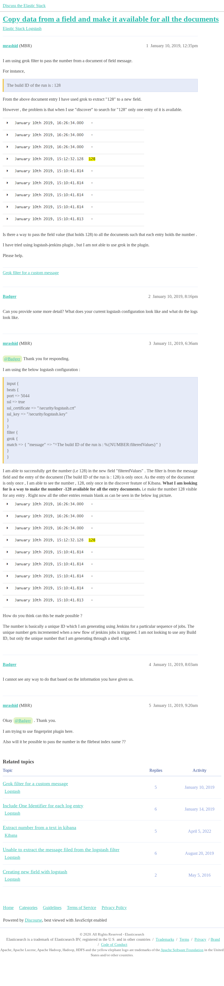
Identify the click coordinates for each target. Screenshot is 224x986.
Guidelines (52, 907)
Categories (28, 907)
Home (8, 907)
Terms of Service (81, 907)
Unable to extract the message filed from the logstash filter (61, 849)
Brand (215, 939)
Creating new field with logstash (35, 871)
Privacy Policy (114, 907)
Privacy (200, 939)
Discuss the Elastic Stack (24, 5)
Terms (184, 939)
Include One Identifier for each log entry (43, 805)
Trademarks (165, 939)
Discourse (33, 920)
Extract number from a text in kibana (39, 827)
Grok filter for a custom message (31, 272)
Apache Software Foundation (182, 950)
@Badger (12, 359)
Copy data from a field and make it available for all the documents (111, 19)
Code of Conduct (114, 945)
